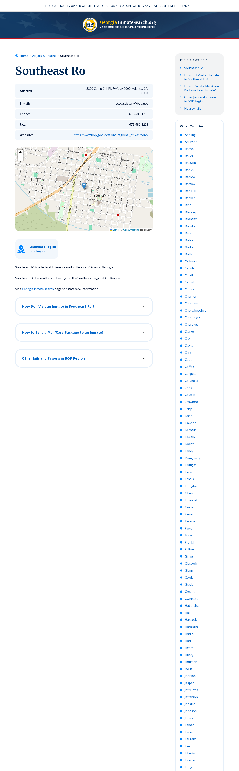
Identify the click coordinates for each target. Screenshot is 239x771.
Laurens (190, 739)
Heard (189, 648)
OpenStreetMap (131, 229)
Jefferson (191, 697)
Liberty (190, 753)
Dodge (189, 444)
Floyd (188, 528)
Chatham (191, 304)
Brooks (190, 226)
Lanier (189, 732)
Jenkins (190, 704)
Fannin (189, 514)
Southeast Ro (193, 68)
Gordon (190, 578)
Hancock (191, 620)
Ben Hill (190, 191)
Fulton (189, 549)
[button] (84, 186)
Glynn (189, 571)
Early (188, 472)
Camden (190, 268)
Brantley (191, 219)
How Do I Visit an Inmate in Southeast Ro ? (58, 306)
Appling (190, 135)
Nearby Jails (192, 108)
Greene (190, 592)
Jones (189, 718)
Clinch (189, 353)
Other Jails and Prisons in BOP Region (53, 358)
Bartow (190, 184)
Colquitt (190, 374)
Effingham (192, 486)
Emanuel (191, 500)
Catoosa (190, 289)
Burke (189, 247)
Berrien (190, 198)
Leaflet (115, 229)
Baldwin (190, 163)
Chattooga (192, 318)
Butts (189, 254)
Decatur (190, 430)
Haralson (191, 627)
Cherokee (191, 325)
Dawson (190, 423)
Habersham (193, 606)
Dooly (189, 451)
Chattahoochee (195, 311)
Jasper (189, 683)
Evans (189, 507)
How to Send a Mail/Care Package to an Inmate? (63, 332)
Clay (188, 339)
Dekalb (190, 437)
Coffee (189, 367)
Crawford (191, 402)
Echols (189, 479)
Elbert (189, 493)
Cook (188, 388)
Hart (188, 641)
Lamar (189, 725)
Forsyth (190, 535)
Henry (189, 655)
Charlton (191, 296)
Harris (189, 634)
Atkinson (191, 142)
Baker (189, 156)
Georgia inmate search (38, 289)
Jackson (190, 676)
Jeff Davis (191, 690)
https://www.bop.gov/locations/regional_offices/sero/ (111, 135)
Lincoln (190, 760)
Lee (187, 746)
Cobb (188, 360)
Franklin (190, 542)
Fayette (190, 521)
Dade (188, 416)
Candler (190, 275)
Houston (191, 662)
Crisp (188, 409)
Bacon (189, 149)
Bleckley (190, 212)
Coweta (190, 395)
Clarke (189, 332)
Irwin (188, 669)
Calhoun (191, 261)
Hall (187, 613)
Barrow (190, 177)
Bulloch (190, 240)
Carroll (189, 282)
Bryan (189, 233)
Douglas (191, 465)
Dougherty (192, 458)
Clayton (190, 346)
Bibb (188, 205)
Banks (189, 170)
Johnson (191, 711)
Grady (189, 585)
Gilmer (189, 556)
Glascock (191, 564)
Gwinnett (191, 599)
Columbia (191, 381)
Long (188, 767)
